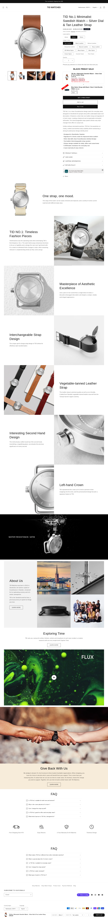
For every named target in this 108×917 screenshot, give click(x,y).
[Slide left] (5, 75)
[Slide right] (57, 75)
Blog (74, 885)
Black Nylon (81, 50)
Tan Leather (68, 43)
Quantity (65, 57)
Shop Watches (36, 885)
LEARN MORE (16, 607)
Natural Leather (83, 46)
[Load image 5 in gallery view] (41, 75)
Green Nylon (68, 54)
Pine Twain (92, 54)
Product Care (57, 885)
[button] (3, 7)
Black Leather (79, 43)
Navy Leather (96, 46)
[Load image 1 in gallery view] (12, 75)
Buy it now (80, 106)
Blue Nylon (92, 50)
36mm (74, 37)
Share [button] (66, 176)
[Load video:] (54, 677)
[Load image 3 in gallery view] (21, 75)
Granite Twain (81, 54)
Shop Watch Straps (46, 885)
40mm (67, 37)
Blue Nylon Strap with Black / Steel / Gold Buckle (86, 87)
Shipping (73, 31)
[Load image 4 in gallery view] (31, 75)
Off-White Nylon (69, 50)
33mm (81, 37)
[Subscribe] (30, 895)
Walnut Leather (93, 44)
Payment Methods (67, 885)
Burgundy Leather (71, 47)
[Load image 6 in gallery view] (50, 75)
